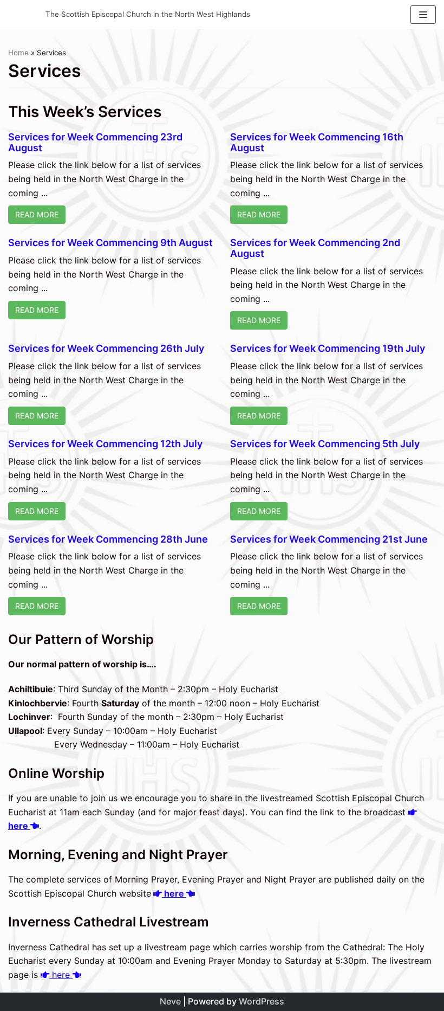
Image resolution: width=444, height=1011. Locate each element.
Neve (170, 1001)
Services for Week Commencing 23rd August (95, 142)
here (174, 893)
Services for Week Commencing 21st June (329, 539)
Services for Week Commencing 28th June (108, 539)
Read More (36, 214)
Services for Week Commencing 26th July (106, 348)
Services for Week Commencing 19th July (327, 348)
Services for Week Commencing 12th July (105, 443)
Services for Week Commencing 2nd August (315, 248)
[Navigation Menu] (423, 14)
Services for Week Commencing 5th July (325, 443)
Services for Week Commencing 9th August (110, 242)
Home (18, 52)
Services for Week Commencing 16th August (316, 142)
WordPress (261, 1001)
